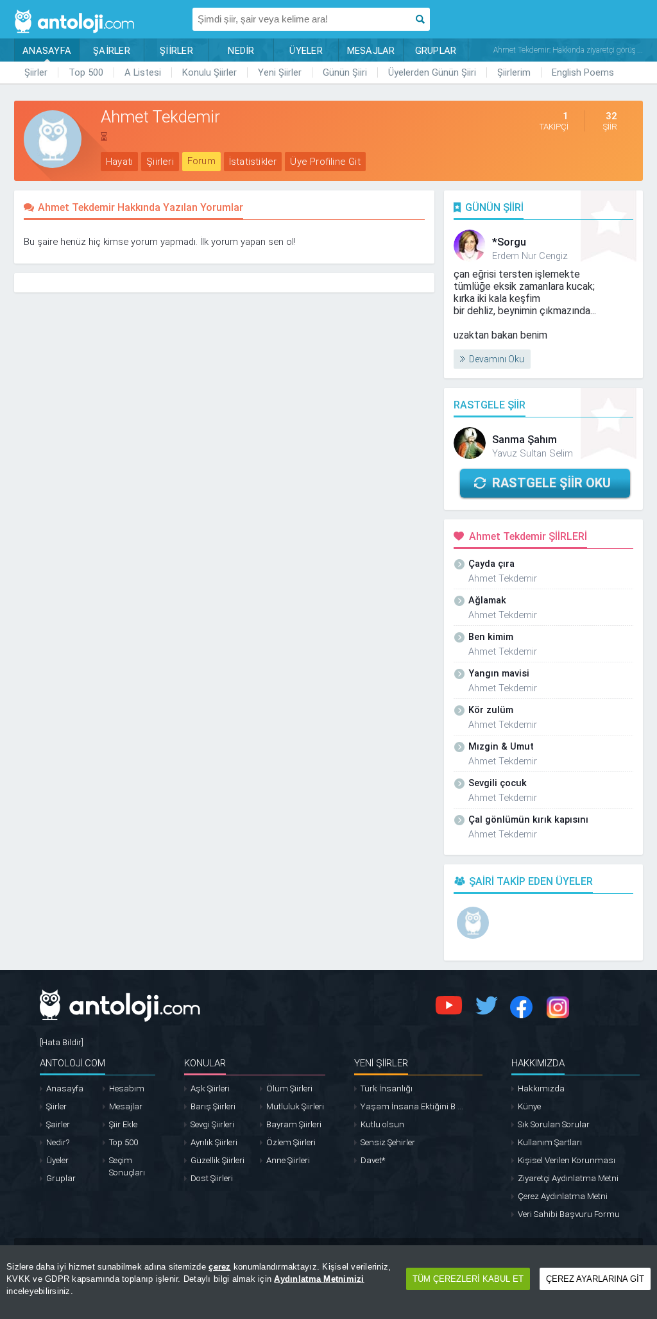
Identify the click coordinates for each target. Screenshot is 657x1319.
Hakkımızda (541, 1088)
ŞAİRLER (111, 50)
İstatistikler (253, 161)
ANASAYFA (46, 50)
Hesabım (126, 1088)
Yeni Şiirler (280, 72)
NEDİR (241, 50)
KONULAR (205, 1063)
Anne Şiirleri (288, 1160)
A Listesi (142, 72)
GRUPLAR (436, 50)
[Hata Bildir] (61, 1042)
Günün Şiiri (345, 72)
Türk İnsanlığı (387, 1088)
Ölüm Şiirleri (289, 1088)
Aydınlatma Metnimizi (319, 1279)
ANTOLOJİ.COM (72, 1063)
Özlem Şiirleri (291, 1142)
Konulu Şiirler (209, 72)
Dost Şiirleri (212, 1178)
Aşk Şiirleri (210, 1088)
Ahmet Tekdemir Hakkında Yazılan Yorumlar (140, 207)
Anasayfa (64, 1088)
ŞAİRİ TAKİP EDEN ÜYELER (531, 881)
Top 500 (86, 72)
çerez (219, 1267)
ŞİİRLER (176, 50)
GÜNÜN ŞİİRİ (494, 207)
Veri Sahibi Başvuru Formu (569, 1214)
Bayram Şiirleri (293, 1124)
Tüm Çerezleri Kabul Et (468, 1279)
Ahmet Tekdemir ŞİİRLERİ (528, 536)
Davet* (373, 1160)
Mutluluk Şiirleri (295, 1106)
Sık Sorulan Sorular (554, 1124)
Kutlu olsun (382, 1124)
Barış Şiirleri (213, 1106)
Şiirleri (160, 161)
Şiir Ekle (123, 1124)
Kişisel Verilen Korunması (566, 1160)
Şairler (58, 1124)
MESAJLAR (371, 50)
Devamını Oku (496, 359)
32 (611, 116)
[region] (328, 1282)
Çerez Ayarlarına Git (595, 1279)
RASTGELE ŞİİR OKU (551, 483)
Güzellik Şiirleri (217, 1160)
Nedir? (57, 1142)
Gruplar (61, 1178)
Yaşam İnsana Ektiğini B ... (412, 1106)
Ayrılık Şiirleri (214, 1142)
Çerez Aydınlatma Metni (563, 1196)
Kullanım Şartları (550, 1142)
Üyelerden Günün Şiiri (432, 72)
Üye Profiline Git (325, 161)
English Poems (583, 72)
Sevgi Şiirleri (212, 1124)
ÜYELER (306, 50)
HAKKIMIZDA (538, 1063)
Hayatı (119, 161)
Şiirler (35, 72)
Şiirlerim (514, 72)
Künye (529, 1106)
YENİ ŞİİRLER (381, 1063)
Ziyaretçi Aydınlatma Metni (568, 1178)
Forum (201, 161)
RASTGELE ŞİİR (489, 405)
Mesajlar (125, 1106)
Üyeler (57, 1160)
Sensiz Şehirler (388, 1142)
